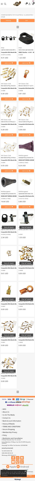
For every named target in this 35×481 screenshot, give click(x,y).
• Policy (4, 435)
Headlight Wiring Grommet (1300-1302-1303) (11, 193)
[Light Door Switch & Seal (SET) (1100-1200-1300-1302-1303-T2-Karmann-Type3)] (9, 38)
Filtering (8, 20)
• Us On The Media (8, 415)
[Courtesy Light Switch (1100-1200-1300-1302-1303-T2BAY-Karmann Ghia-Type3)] (26, 218)
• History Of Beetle (8, 424)
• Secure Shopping (8, 429)
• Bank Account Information (11, 421)
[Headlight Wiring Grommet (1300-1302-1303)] (26, 146)
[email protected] (7, 448)
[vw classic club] (17, 4)
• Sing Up (5, 469)
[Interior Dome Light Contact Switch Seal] (26, 38)
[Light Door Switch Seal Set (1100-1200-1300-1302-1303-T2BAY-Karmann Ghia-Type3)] (9, 218)
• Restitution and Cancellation (12, 438)
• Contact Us (6, 418)
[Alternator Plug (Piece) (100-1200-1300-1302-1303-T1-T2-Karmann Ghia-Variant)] (9, 290)
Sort (26, 20)
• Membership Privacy (9, 432)
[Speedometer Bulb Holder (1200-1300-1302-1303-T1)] (26, 182)
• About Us (5, 412)
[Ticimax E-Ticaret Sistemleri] (17, 480)
